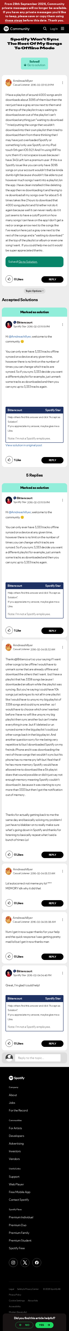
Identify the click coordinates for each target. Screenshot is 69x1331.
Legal (11, 1289)
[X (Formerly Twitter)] (25, 1262)
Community (20, 28)
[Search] (45, 29)
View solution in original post (24, 445)
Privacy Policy (15, 1294)
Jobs (12, 1103)
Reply (52, 279)
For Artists (15, 1128)
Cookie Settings (17, 1300)
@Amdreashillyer (20, 336)
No (27, 1325)
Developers (16, 1136)
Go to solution (36, 65)
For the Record (18, 1110)
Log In (54, 29)
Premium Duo (17, 1225)
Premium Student (20, 1240)
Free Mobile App (19, 1192)
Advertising (16, 1143)
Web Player (16, 1184)
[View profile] (9, 82)
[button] (62, 82)
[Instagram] (13, 1262)
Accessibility (15, 1306)
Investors (15, 1151)
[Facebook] (36, 1262)
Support (14, 1177)
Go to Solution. (28, 262)
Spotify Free (17, 1248)
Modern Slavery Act (18, 1312)
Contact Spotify (19, 1200)
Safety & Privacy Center (28, 1289)
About (13, 1095)
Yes (41, 1325)
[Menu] (62, 29)
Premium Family (19, 1233)
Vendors (14, 1159)
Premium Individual (21, 1217)
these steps (13, 20)
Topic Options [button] (34, 291)
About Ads (33, 1300)
